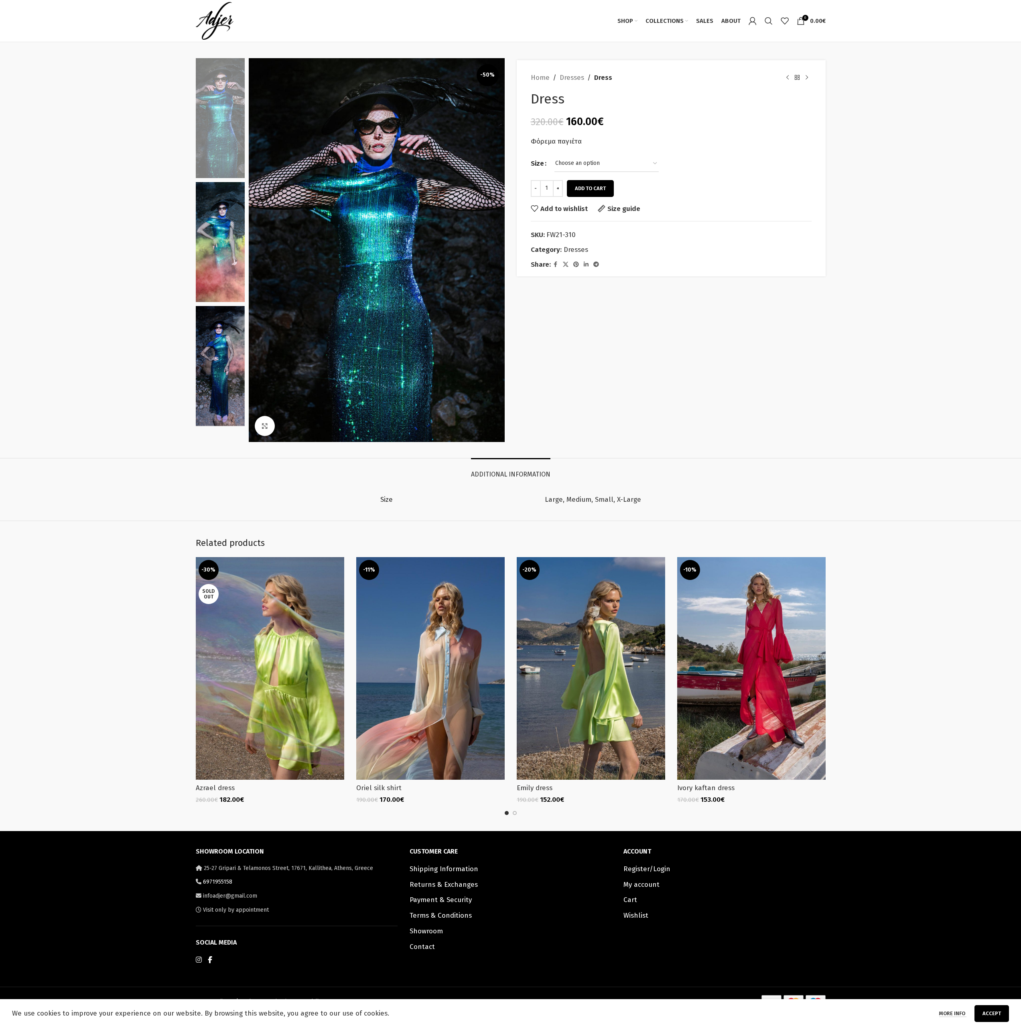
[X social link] (565, 264)
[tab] (510, 470)
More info (952, 1013)
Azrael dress (215, 788)
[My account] (753, 21)
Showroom (426, 931)
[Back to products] (797, 78)
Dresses (572, 77)
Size (537, 163)
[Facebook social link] (555, 264)
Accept (991, 1013)
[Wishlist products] (785, 21)
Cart (630, 900)
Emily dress (534, 788)
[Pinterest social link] (576, 264)
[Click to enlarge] (265, 426)
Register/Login (646, 869)
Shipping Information (444, 869)
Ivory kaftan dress (706, 788)
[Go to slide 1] (507, 813)
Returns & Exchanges (444, 884)
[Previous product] (787, 78)
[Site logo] (214, 20)
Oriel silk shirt (379, 788)
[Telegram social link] (596, 264)
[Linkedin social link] (586, 264)
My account (641, 884)
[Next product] (807, 78)
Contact (422, 947)
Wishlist (635, 915)
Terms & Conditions (441, 915)
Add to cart (590, 188)
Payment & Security (441, 900)
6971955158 (217, 881)
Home (540, 77)
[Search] (769, 21)
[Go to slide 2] (515, 813)
